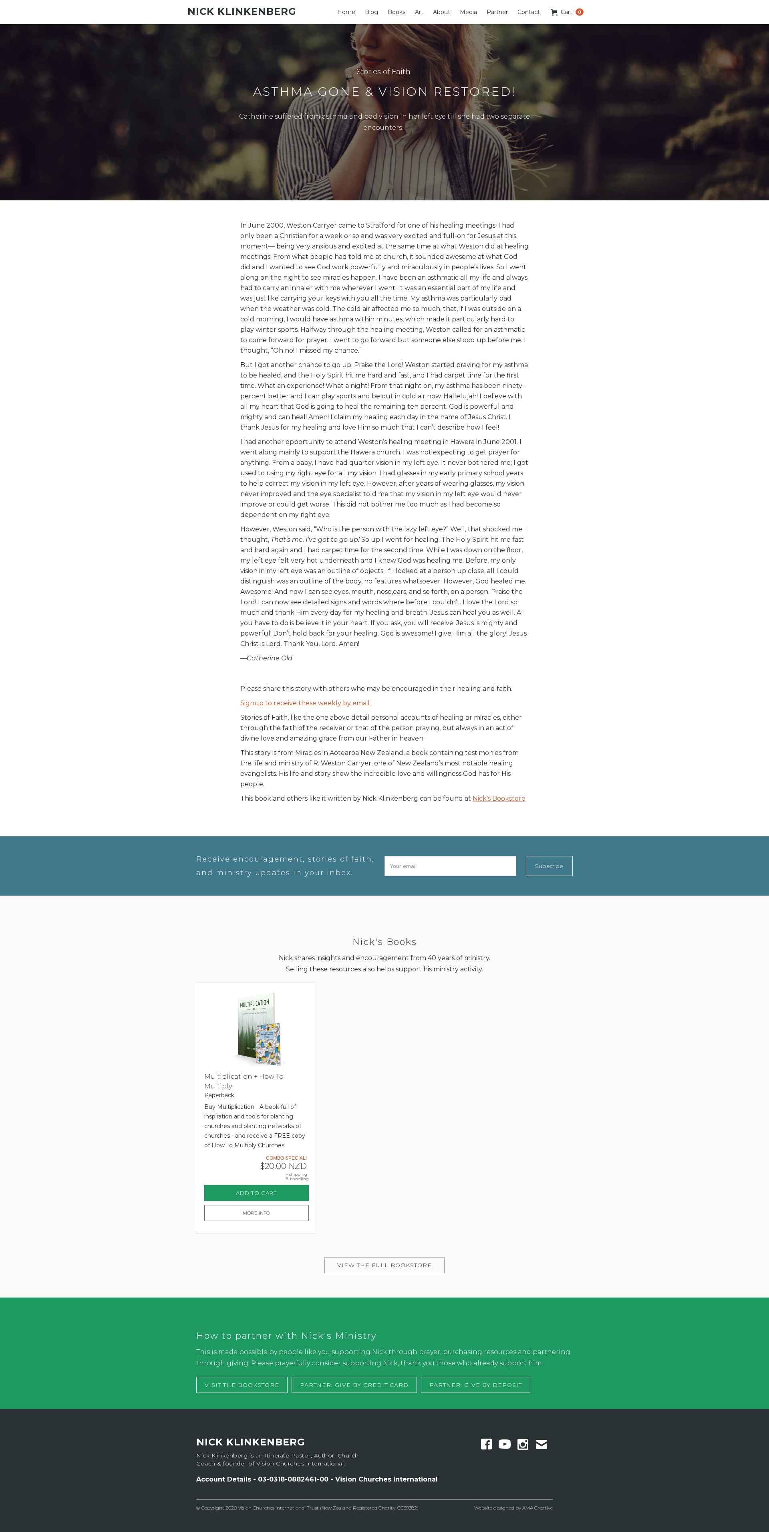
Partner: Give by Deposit (475, 1385)
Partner (497, 12)
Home (346, 12)
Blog (371, 12)
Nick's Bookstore (499, 798)
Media (468, 12)
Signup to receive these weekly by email (305, 703)
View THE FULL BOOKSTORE (384, 1265)
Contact (528, 12)
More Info (256, 1213)
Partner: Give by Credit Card (354, 1385)
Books (396, 12)
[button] (567, 12)
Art (419, 12)
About (441, 12)
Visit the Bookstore (242, 1385)
